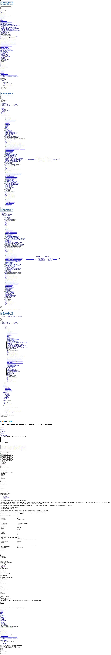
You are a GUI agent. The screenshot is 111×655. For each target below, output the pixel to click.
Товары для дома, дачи (11, 369)
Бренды (1, 613)
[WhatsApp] (9, 421)
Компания (7, 394)
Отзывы (4, 498)
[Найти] (1, 8)
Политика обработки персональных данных (9, 626)
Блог (1, 614)
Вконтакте (5, 90)
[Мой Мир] (4, 421)
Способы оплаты (3, 630)
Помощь (2, 628)
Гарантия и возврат (4, 632)
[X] (6, 421)
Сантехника (9, 330)
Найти (2, 649)
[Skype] (11, 421)
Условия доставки (4, 624)
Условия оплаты (3, 623)
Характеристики (6, 497)
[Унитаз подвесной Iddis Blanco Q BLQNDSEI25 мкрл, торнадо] (13, 445)
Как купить (7, 388)
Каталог (6, 327)
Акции (1, 611)
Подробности (3, 464)
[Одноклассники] (2, 421)
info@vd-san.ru (4, 87)
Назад (7, 326)
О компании (2, 617)
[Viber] (7, 421)
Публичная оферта (4, 633)
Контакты (2, 619)
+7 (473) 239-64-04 (9, 76)
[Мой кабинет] (1, 308)
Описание (5, 496)
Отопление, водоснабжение (12, 350)
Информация (3, 620)
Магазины (2, 622)
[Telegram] (12, 421)
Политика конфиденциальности (6, 627)
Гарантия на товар (4, 625)
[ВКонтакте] (1, 421)
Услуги (1, 612)
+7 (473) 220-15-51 (4, 74)
